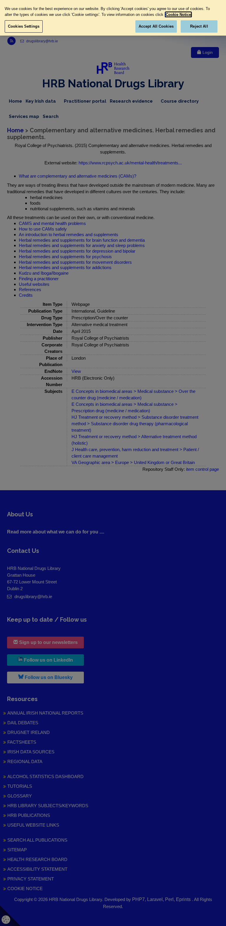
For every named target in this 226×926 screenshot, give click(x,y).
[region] (113, 18)
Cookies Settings (23, 26)
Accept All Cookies (156, 26)
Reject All (199, 26)
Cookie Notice (178, 14)
